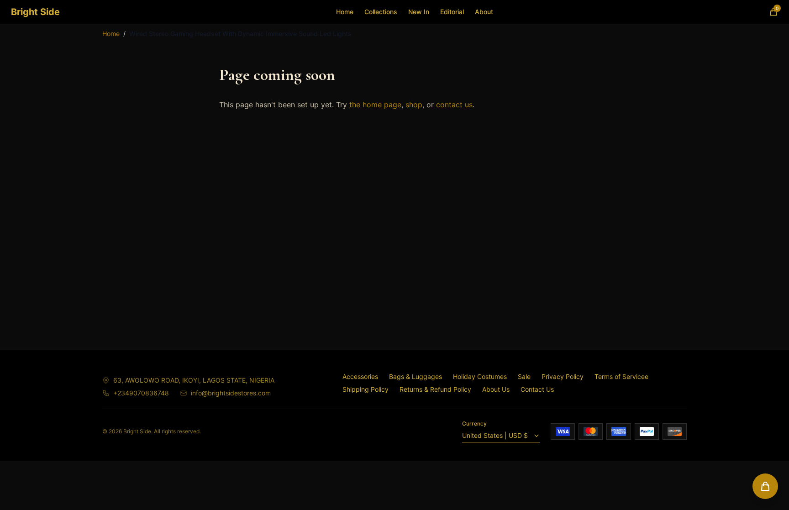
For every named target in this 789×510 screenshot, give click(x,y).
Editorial (452, 12)
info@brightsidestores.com (231, 393)
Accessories (360, 376)
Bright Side (35, 11)
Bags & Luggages (415, 376)
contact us (454, 104)
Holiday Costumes (480, 376)
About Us (496, 389)
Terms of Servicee (621, 376)
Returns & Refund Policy (435, 389)
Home (344, 12)
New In (418, 12)
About (484, 12)
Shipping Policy (365, 389)
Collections (380, 12)
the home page (375, 104)
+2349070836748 (141, 393)
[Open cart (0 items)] (765, 486)
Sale (524, 376)
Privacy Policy (563, 376)
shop (413, 104)
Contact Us (537, 389)
